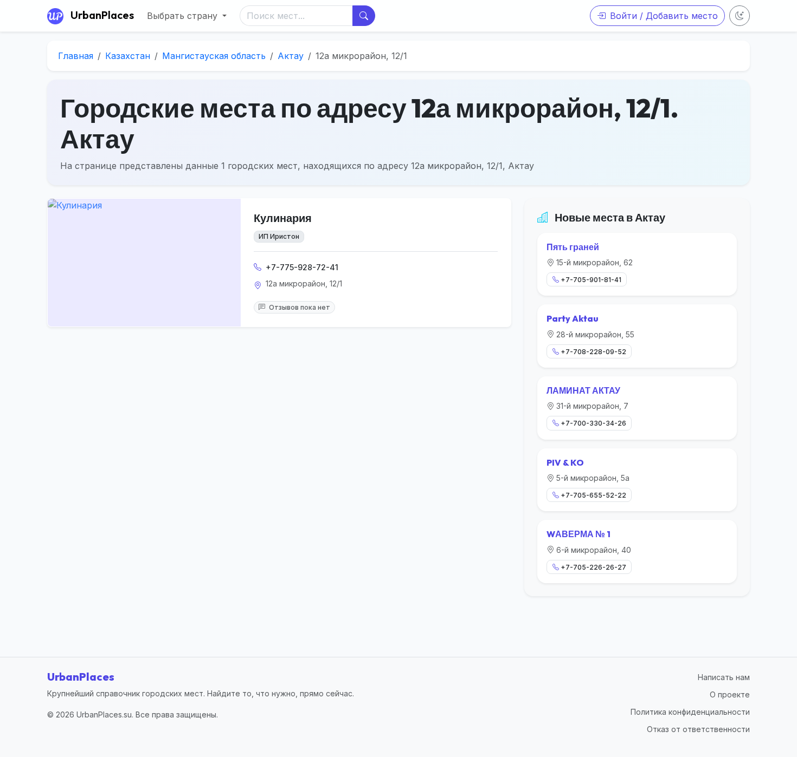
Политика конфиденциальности (690, 711)
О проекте (730, 694)
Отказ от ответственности (698, 729)
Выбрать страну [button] (183, 15)
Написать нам (724, 677)
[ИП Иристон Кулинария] (144, 263)
